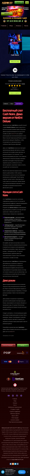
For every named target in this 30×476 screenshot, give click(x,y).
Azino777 (14, 133)
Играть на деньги (15, 93)
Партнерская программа (15, 422)
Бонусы (18, 25)
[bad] (9, 85)
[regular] (15, 85)
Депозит (6, 13)
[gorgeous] (20, 85)
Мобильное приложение (15, 407)
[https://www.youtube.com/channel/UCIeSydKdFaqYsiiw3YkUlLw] (9, 396)
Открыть (21, 472)
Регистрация (7, 345)
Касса (26, 25)
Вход (18, 2)
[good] (17, 85)
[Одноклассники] (13, 464)
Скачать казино (15, 420)
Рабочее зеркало (15, 413)
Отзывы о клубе (15, 409)
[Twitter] (15, 464)
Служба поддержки (15, 411)
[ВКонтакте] (11, 464)
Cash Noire (18, 103)
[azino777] (13, 396)
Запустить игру (15, 61)
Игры (11, 25)
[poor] (12, 85)
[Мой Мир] (18, 464)
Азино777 (12, 331)
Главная (3, 25)
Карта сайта (15, 415)
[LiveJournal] (20, 464)
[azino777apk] (21, 396)
